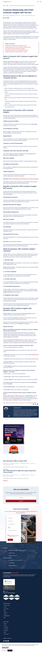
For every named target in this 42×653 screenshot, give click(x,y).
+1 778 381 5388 (11, 562)
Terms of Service (13, 536)
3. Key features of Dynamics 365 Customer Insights (15, 48)
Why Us (5, 625)
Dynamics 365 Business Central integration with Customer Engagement (23, 178)
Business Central (7, 605)
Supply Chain (6, 608)
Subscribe (21, 501)
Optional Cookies (5, 647)
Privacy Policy (16, 535)
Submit (10, 539)
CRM (4, 617)
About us (5, 623)
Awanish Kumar (5, 15)
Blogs (5, 632)
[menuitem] (38, 1)
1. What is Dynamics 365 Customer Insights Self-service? (16, 45)
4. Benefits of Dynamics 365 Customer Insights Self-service (16, 50)
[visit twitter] (3, 640)
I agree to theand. (14, 536)
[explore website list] (40, 1)
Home (4, 5)
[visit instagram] (6, 640)
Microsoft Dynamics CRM (30, 15)
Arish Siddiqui (6, 474)
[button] (9, 527)
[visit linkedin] (8, 640)
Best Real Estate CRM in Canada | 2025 (15, 461)
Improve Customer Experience (15, 241)
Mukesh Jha (6, 463)
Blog (7, 5)
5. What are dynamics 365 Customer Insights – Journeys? (16, 51)
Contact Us (6, 630)
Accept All (10, 650)
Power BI (5, 612)
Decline (4, 650)
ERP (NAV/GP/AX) (7, 615)
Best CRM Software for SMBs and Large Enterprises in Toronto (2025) (19, 471)
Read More (5, 469)
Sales (5, 610)
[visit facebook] (5, 640)
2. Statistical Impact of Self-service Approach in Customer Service (18, 47)
